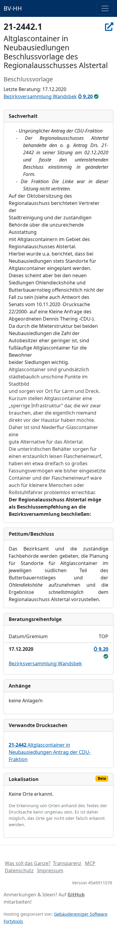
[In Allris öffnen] (109, 26)
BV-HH (13, 8)
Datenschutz (19, 870)
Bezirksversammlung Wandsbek (40, 96)
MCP (90, 863)
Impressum (50, 870)
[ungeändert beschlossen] (96, 96)
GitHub (76, 894)
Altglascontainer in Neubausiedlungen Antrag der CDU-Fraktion (50, 752)
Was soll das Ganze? (27, 863)
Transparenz (67, 863)
